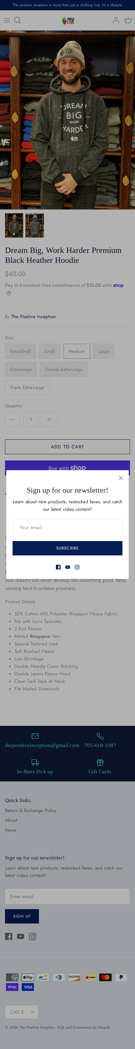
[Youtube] (67, 567)
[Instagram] (77, 567)
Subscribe (67, 548)
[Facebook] (58, 567)
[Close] (121, 478)
